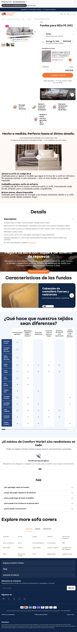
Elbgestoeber (51, 554)
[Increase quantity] (50, 70)
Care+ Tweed (6, 371)
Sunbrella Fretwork (6, 416)
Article (20, 536)
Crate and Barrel (38, 543)
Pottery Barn (51, 543)
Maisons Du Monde (21, 555)
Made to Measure (53, 547)
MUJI (34, 554)
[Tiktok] (19, 599)
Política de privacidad (41, 614)
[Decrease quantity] (43, 70)
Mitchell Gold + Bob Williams (67, 548)
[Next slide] (71, 295)
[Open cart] (68, 14)
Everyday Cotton (6, 342)
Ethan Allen (6, 547)
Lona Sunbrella (6, 410)
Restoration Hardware (66, 537)
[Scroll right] (73, 429)
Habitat (49, 536)
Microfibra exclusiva (7, 403)
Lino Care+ (6, 378)
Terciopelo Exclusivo (7, 397)
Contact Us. (31, 243)
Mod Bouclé (6, 384)
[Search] (64, 14)
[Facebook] (14, 599)
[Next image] (34, 31)
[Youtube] (25, 599)
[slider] (38, 157)
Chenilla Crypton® (6, 423)
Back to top (70, 614)
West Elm (6, 536)
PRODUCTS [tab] (47, 529)
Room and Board (8, 543)
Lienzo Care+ (6, 365)
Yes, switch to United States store (14, 5)
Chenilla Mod (6, 391)
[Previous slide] (5, 295)
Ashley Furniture (67, 554)
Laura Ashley (36, 547)
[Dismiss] (75, 2)
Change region (32, 5)
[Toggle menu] (73, 14)
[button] (57, 35)
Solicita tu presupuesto (38, 272)
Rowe (19, 543)
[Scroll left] (70, 429)
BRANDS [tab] (29, 529)
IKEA (4, 554)
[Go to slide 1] (3, 45)
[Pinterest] (9, 599)
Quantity (45, 67)
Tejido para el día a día (6, 357)
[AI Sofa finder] (61, 14)
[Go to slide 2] (8, 45)
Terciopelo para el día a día (7, 349)
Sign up (71, 588)
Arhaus (35, 536)
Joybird (20, 547)
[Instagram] (4, 599)
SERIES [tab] (37, 529)
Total (71, 67)
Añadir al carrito (59, 75)
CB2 (63, 543)
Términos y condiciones (8, 614)
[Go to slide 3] (12, 45)
